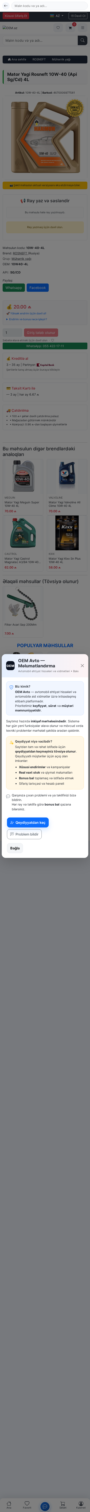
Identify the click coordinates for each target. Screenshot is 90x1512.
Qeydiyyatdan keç (30, 822)
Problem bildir (26, 834)
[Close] (82, 665)
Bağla (15, 848)
